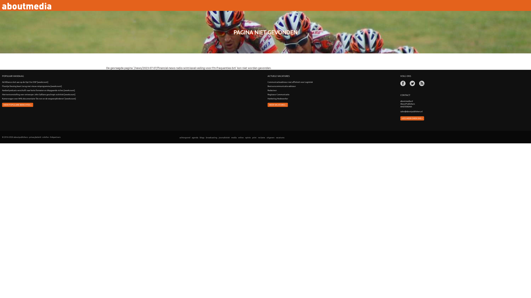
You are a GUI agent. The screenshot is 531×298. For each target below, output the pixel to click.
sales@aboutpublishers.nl (411, 111)
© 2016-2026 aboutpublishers (15, 137)
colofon (45, 137)
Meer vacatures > (278, 104)
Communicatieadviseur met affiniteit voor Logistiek (290, 82)
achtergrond (184, 137)
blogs (202, 137)
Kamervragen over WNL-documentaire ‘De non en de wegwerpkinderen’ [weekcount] (39, 98)
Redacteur (272, 90)
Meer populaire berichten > (17, 104)
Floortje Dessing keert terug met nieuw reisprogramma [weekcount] (32, 86)
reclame (261, 137)
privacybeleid (35, 137)
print (254, 137)
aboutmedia (26, 6)
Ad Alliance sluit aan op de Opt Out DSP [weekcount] (25, 82)
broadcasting (211, 137)
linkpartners (55, 137)
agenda (195, 137)
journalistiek (224, 137)
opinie (248, 137)
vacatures (280, 137)
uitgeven (270, 137)
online (241, 137)
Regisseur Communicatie (278, 94)
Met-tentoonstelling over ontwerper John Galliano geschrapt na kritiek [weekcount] (38, 94)
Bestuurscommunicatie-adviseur (282, 86)
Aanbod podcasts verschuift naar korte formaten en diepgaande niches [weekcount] (38, 90)
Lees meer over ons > (412, 118)
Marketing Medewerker (278, 98)
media (234, 137)
